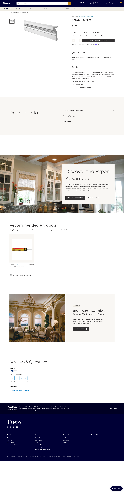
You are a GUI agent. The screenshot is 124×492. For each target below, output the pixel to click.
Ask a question (90, 16)
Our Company (11, 435)
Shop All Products (75, 197)
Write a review (83, 16)
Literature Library (39, 444)
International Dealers (12, 444)
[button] (11, 16)
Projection (96, 32)
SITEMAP (69, 456)
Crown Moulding (24, 12)
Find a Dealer (10, 442)
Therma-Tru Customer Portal (42, 449)
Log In (64, 438)
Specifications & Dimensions (88, 110)
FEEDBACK (76, 456)
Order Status (66, 440)
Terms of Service (96, 435)
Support (38, 435)
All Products (16, 12)
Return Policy (38, 447)
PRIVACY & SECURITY (46, 456)
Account (66, 435)
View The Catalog (94, 197)
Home (10, 12)
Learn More (113, 408)
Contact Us (38, 438)
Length (74, 32)
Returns (65, 442)
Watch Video (80, 329)
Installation (88, 122)
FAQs (36, 442)
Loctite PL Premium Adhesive (17, 266)
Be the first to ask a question (20, 390)
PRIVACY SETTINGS (60, 456)
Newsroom (10, 440)
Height (85, 32)
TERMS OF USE (34, 456)
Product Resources (88, 116)
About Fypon (10, 438)
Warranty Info (38, 440)
